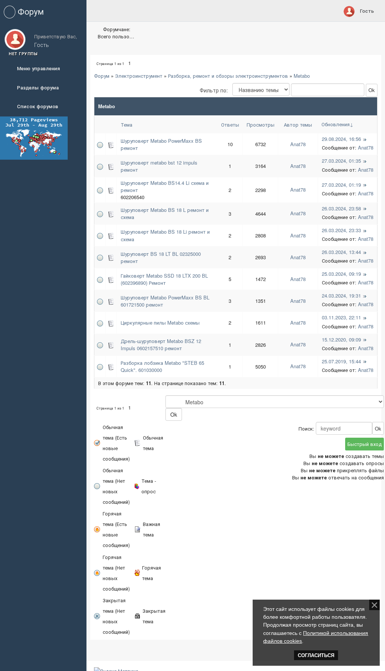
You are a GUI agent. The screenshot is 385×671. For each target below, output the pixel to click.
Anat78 (298, 144)
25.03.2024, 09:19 (341, 273)
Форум (101, 75)
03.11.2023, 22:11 (341, 317)
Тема (126, 124)
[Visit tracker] (34, 137)
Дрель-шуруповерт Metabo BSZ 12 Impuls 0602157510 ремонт (161, 344)
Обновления (335, 124)
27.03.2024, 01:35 (341, 160)
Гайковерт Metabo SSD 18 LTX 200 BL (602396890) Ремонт (164, 279)
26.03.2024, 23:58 (341, 208)
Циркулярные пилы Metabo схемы (160, 322)
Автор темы (298, 124)
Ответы (230, 124)
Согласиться (316, 655)
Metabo (302, 75)
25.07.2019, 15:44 (341, 361)
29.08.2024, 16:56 (341, 138)
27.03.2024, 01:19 (341, 184)
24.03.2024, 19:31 (341, 295)
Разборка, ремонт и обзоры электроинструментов (228, 75)
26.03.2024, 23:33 (341, 230)
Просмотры (260, 124)
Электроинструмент (138, 75)
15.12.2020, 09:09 (341, 339)
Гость (367, 10)
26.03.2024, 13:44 (341, 251)
